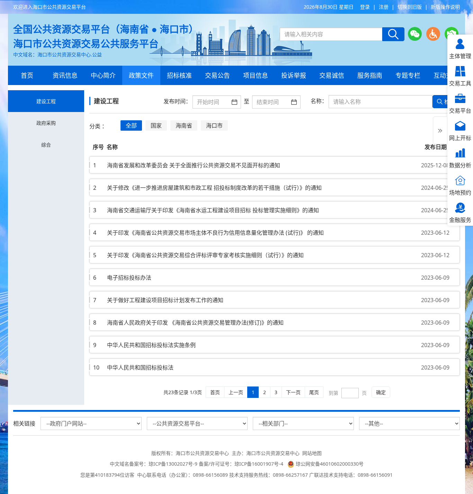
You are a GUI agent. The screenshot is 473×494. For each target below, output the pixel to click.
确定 (381, 392)
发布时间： (177, 101)
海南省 (184, 125)
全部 (131, 125)
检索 (449, 101)
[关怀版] (451, 34)
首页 (215, 392)
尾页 (314, 392)
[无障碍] (433, 34)
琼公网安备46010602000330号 (329, 463)
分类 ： (98, 126)
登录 (365, 6)
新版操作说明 (445, 6)
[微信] (415, 34)
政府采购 (46, 123)
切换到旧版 (410, 6)
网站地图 (312, 453)
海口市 (214, 125)
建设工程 (46, 101)
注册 (384, 6)
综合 (46, 144)
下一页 (293, 392)
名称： (319, 101)
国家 (156, 125)
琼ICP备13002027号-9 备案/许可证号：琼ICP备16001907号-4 (217, 463)
